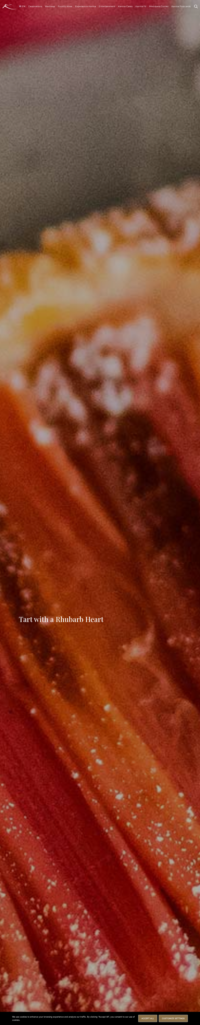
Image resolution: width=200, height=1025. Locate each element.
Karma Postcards (180, 6)
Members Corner (159, 6)
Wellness (50, 6)
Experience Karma (85, 6)
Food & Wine (65, 6)
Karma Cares (125, 6)
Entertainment (107, 6)
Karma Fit (140, 6)
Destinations (35, 6)
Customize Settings (173, 1018)
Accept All (147, 1018)
